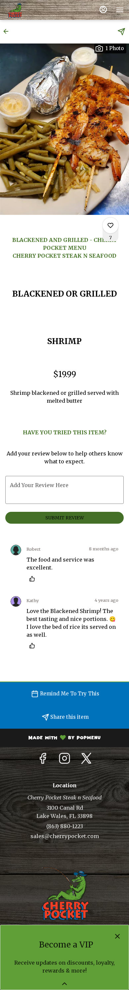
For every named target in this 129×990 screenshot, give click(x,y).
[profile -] (103, 10)
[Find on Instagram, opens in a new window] (64, 760)
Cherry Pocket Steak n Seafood (64, 893)
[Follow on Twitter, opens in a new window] (86, 760)
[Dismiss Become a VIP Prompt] (117, 936)
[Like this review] (33, 578)
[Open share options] (121, 31)
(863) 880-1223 (64, 826)
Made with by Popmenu (53, 738)
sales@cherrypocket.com (64, 836)
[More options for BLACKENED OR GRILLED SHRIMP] (110, 225)
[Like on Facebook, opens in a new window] (43, 760)
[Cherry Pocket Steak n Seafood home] (35, 10)
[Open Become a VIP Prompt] (64, 984)
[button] (8, 31)
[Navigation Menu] (119, 9)
